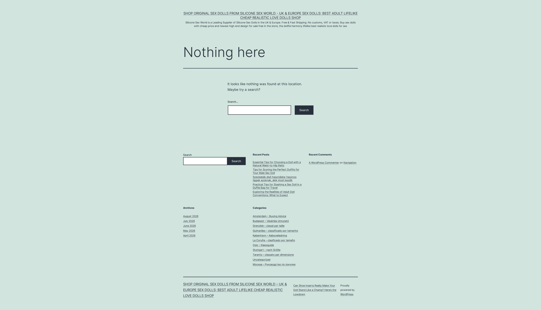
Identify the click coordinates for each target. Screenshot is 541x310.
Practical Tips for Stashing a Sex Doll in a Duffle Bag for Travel (277, 186)
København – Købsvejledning (270, 235)
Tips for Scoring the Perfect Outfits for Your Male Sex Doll (276, 171)
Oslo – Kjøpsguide (263, 245)
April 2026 (189, 235)
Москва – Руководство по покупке (274, 264)
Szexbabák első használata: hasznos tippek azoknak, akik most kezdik (274, 179)
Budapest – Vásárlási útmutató (271, 220)
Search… (233, 101)
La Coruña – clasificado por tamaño (274, 240)
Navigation (349, 162)
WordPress (346, 294)
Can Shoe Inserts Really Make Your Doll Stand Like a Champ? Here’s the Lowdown (314, 290)
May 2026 (189, 230)
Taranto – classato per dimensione (273, 254)
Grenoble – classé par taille (268, 225)
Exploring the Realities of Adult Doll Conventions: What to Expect (274, 193)
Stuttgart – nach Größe (266, 249)
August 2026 (190, 216)
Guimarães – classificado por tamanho (275, 230)
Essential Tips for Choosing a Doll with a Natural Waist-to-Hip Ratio (277, 164)
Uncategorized (261, 259)
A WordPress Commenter (324, 162)
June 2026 (189, 225)
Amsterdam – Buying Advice (269, 216)
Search (187, 154)
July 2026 (189, 220)
